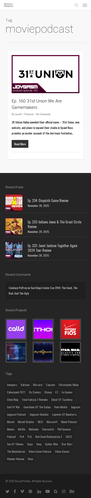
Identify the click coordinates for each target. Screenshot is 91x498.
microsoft (52, 421)
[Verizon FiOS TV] (72, 329)
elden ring (12, 399)
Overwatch (48, 429)
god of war (13, 407)
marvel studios (26, 421)
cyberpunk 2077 (16, 392)
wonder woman (15, 458)
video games (62, 451)
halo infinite (60, 407)
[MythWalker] (45, 352)
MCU (40, 421)
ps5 (30, 436)
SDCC (69, 436)
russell (18, 114)
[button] (85, 5)
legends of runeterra (64, 414)
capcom (50, 384)
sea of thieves (15, 444)
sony (38, 444)
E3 (56, 392)
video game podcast (40, 451)
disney (48, 392)
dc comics (35, 392)
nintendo (34, 429)
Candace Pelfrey (18, 287)
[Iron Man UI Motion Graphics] (18, 352)
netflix (21, 429)
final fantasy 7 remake (35, 399)
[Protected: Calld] (18, 329)
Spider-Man (51, 444)
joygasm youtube (39, 414)
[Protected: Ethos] (45, 329)
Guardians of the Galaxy (37, 407)
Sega (30, 444)
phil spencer (64, 429)
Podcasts (29, 114)
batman (25, 384)
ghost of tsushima (61, 399)
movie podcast (69, 421)
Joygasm (75, 407)
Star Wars (66, 444)
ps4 (22, 436)
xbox (30, 458)
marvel (10, 421)
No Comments (43, 114)
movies (10, 429)
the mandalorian (16, 451)
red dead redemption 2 (48, 436)
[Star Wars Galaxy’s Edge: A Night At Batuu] (72, 352)
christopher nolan (69, 384)
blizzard (37, 384)
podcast (11, 436)
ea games (67, 392)
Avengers (12, 384)
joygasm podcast (16, 414)
